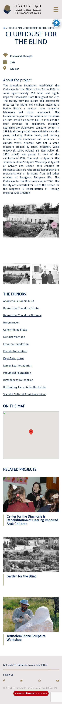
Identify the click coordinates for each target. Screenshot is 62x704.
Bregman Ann (11, 322)
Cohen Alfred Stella (15, 329)
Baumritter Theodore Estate (21, 308)
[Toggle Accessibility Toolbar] (56, 23)
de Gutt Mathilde (14, 336)
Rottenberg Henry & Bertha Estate (24, 387)
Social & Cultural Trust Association (24, 394)
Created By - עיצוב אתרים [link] (31, 693)
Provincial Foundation (17, 372)
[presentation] (8, 225)
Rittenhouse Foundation (18, 380)
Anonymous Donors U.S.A (18, 301)
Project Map (15, 28)
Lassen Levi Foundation (17, 365)
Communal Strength (21, 56)
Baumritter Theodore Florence (22, 315)
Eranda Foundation (15, 351)
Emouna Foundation (16, 344)
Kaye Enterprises (13, 358)
